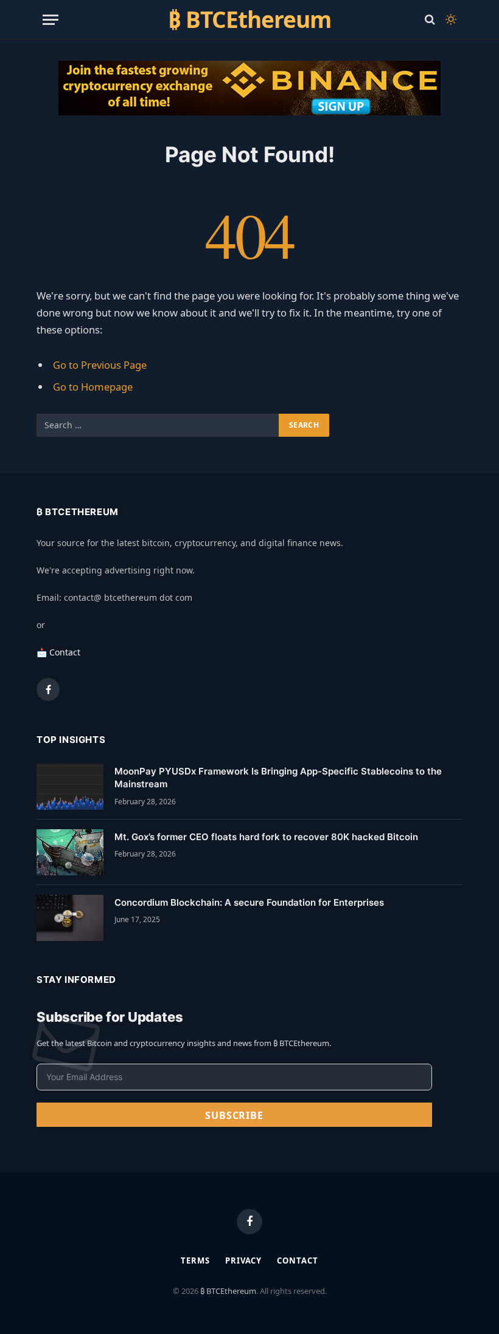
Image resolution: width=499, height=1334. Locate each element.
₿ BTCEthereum (228, 1290)
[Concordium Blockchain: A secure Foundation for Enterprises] (70, 918)
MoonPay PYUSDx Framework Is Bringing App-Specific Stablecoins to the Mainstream (278, 777)
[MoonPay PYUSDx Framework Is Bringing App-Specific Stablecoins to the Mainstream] (70, 787)
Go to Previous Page (100, 365)
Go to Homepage (93, 387)
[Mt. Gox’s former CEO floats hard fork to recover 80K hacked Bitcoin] (70, 852)
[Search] (430, 19)
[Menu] (50, 19)
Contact (297, 1260)
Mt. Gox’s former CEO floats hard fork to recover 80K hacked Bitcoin (266, 837)
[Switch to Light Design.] (449, 19)
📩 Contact (58, 652)
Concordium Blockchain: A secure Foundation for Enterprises (249, 902)
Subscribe (234, 1115)
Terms (195, 1260)
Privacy (243, 1260)
